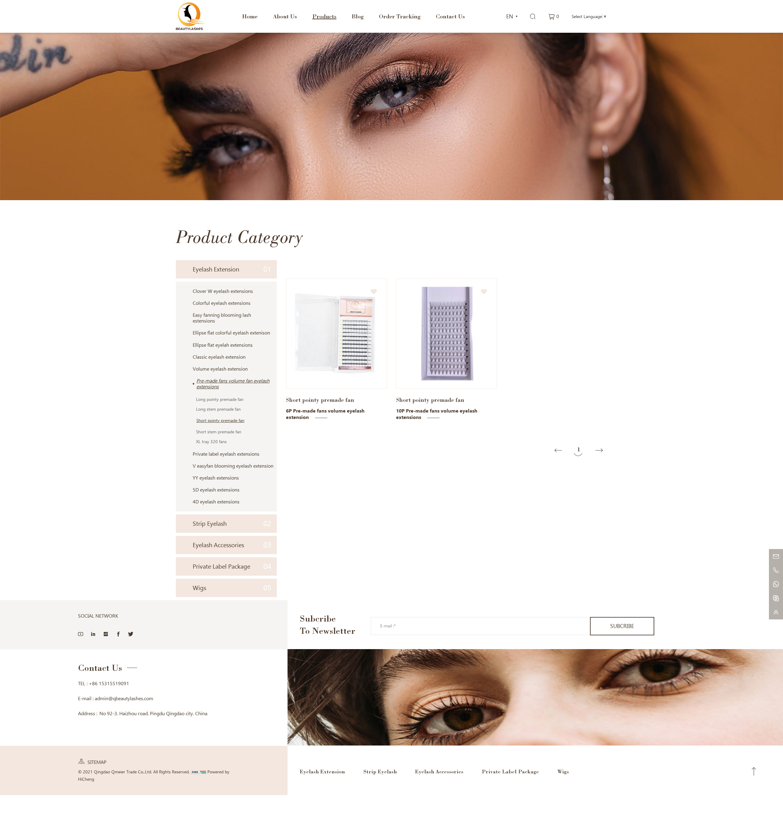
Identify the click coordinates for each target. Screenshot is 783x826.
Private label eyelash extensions (226, 454)
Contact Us (450, 16)
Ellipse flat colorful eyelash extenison (231, 333)
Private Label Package (232, 566)
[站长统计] (198, 771)
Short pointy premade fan (220, 420)
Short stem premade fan (218, 431)
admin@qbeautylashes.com (124, 698)
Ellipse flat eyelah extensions (223, 345)
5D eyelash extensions (216, 490)
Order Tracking (400, 16)
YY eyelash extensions (216, 478)
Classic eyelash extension (219, 357)
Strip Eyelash (232, 523)
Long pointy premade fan (219, 399)
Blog (358, 16)
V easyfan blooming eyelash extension (233, 466)
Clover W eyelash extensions (223, 291)
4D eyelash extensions (216, 502)
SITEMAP (96, 762)
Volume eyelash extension (220, 369)
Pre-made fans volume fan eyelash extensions (232, 384)
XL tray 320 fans (211, 441)
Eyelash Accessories (232, 544)
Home (250, 16)
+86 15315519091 (109, 683)
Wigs (232, 587)
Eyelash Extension (232, 269)
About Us (285, 16)
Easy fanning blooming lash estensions (222, 318)
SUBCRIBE (622, 626)
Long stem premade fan (218, 409)
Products (324, 16)
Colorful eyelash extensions (221, 303)
